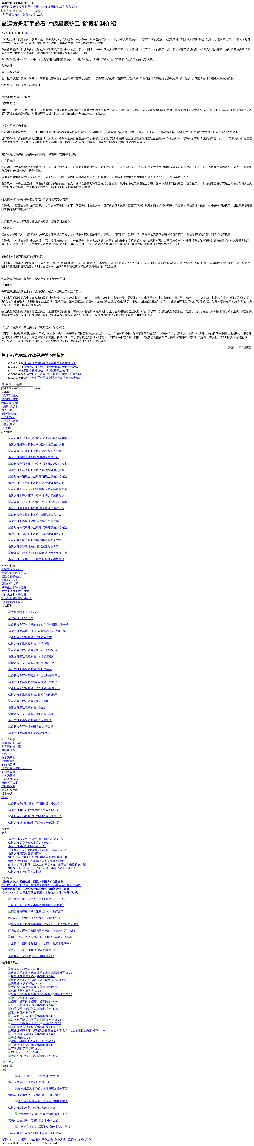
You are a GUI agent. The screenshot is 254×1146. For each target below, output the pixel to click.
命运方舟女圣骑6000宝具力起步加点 (30, 842)
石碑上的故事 (9, 782)
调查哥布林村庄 (11, 746)
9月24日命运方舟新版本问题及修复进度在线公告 (38, 857)
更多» (4, 797)
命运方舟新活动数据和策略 (24, 853)
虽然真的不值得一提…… (16, 768)
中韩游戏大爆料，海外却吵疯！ (61, 892)
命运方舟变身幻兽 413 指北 (24, 871)
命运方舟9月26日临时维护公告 (27, 846)
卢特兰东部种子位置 (13, 572)
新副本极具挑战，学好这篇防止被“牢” (46, 370)
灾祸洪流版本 (9, 406)
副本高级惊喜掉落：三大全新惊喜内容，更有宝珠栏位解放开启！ (48, 864)
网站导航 (86, 1139)
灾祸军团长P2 (9, 395)
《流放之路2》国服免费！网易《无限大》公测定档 (32, 881)
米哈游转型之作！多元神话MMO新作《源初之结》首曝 (35, 888)
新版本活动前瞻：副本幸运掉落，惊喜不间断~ (36, 860)
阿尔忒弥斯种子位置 (13, 594)
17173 (4, 14)
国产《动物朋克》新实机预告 (63, 885)
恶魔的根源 (8, 786)
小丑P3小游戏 (9, 420)
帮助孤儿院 (8, 750)
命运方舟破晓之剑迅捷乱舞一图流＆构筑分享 (36, 839)
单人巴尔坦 (8, 410)
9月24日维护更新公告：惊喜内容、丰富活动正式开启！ (42, 868)
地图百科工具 (56, 6)
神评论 (29, 33)
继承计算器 (32, 6)
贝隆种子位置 (9, 583)
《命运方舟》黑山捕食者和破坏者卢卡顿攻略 (51, 366)
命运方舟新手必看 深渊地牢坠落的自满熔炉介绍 (52, 377)
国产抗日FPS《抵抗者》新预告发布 (23, 885)
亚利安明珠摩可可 (12, 569)
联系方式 (60, 1139)
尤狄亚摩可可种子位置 (15, 591)
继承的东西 (8, 757)
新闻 (19, 384)
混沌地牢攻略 (9, 413)
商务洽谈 (47, 1139)
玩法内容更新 (9, 402)
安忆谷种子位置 (11, 576)
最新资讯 (18, 6)
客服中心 (73, 1139)
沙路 (4, 753)
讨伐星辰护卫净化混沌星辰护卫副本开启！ (49, 363)
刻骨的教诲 (8, 775)
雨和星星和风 (9, 761)
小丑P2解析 (8, 417)
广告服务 (34, 1139)
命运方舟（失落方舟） (23, 14)
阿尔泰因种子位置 (12, 601)
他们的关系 (8, 764)
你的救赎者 (8, 771)
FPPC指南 (7, 428)
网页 (8, 384)
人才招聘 (21, 1139)
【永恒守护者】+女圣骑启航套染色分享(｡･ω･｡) (37, 849)
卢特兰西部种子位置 (13, 587)
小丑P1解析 (8, 424)
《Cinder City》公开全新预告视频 (21, 892)
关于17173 (7, 1139)
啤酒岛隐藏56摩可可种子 (16, 598)
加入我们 (71, 6)
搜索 (37, 10)
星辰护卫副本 (9, 399)
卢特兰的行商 (9, 779)
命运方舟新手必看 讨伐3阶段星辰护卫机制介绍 (52, 374)
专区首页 (6, 6)
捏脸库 (43, 6)
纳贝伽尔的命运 (11, 742)
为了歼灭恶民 (9, 790)
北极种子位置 (9, 580)
